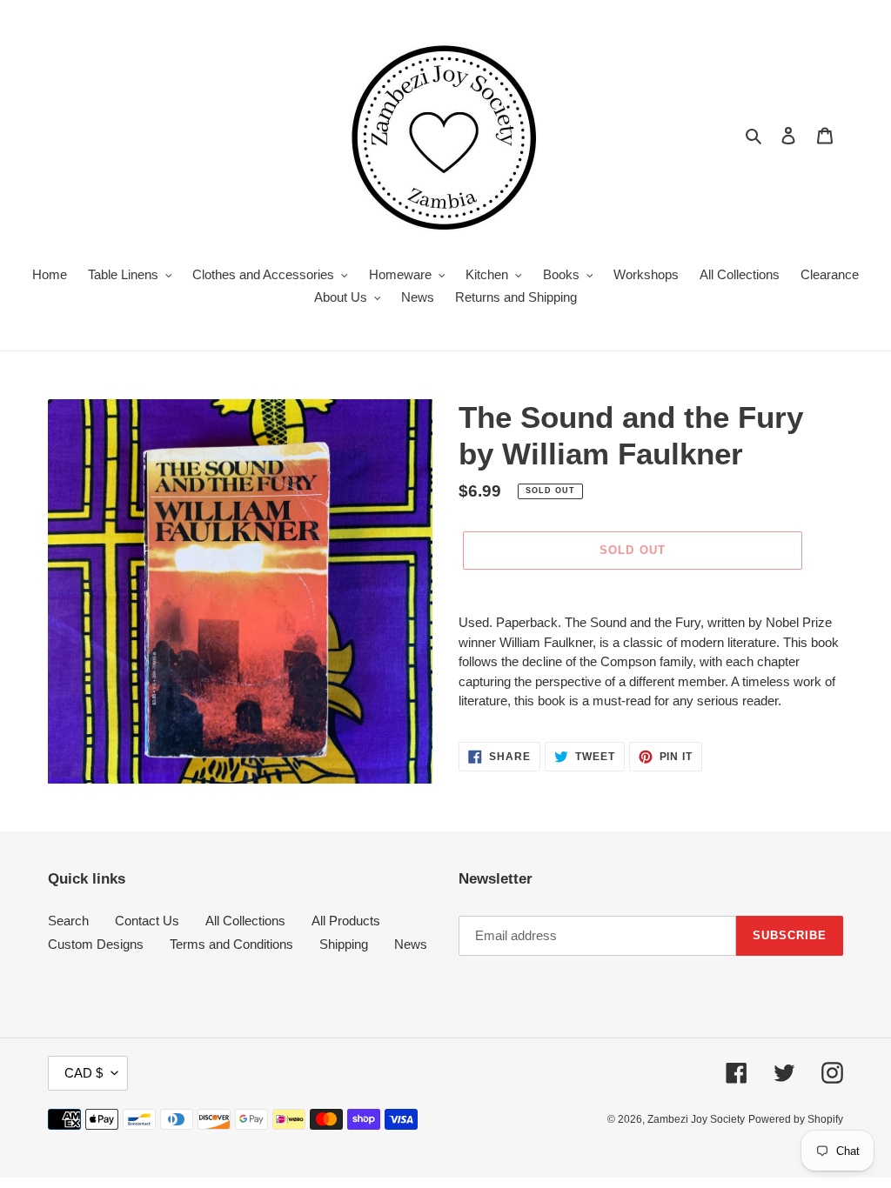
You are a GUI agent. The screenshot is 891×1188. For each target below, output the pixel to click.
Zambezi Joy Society (696, 1119)
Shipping (343, 944)
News (410, 944)
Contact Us (147, 920)
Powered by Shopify (795, 1119)
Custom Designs (96, 944)
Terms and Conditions (231, 944)
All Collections (245, 920)
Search (68, 920)
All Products (346, 920)
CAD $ (83, 1072)
